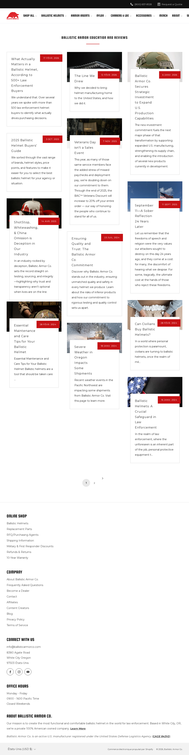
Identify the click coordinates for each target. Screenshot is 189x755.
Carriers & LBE (120, 15)
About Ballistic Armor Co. (23, 579)
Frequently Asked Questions (25, 585)
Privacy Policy (16, 619)
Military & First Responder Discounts (30, 546)
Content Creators (18, 608)
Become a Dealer (18, 591)
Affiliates (12, 602)
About (176, 15)
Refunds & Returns (19, 552)
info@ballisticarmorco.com (24, 647)
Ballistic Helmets (52, 15)
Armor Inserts (80, 15)
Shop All (28, 15)
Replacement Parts (19, 529)
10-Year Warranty (17, 557)
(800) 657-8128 (143, 4)
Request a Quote (172, 4)
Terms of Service (17, 625)
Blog (10, 613)
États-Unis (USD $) (20, 749)
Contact (12, 596)
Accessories (144, 15)
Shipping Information (20, 540)
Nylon (100, 15)
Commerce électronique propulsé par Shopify (130, 749)
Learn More (78, 728)
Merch (163, 15)
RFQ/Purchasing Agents (22, 534)
